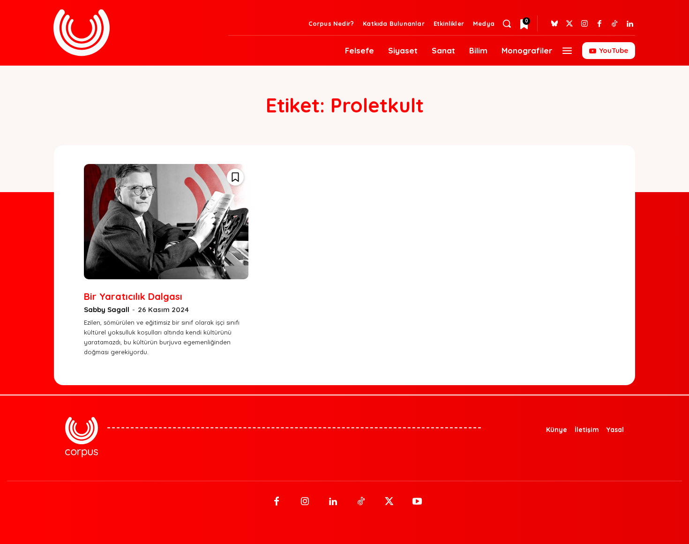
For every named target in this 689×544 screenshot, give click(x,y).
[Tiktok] (614, 23)
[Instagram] (584, 23)
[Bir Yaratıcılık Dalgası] (166, 221)
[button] (506, 23)
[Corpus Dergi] (135, 32)
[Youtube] (417, 502)
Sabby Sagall (106, 309)
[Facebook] (599, 23)
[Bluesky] (554, 23)
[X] (389, 502)
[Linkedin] (629, 23)
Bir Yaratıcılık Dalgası (133, 296)
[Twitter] (569, 23)
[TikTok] (361, 502)
